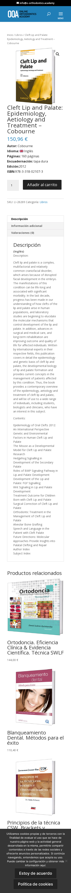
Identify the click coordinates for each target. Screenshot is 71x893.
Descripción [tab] (19, 219)
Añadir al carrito (42, 184)
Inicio (10, 35)
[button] (57, 54)
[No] (66, 861)
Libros (19, 35)
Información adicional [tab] (26, 226)
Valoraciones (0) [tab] (22, 233)
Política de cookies (35, 884)
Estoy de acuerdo (35, 873)
